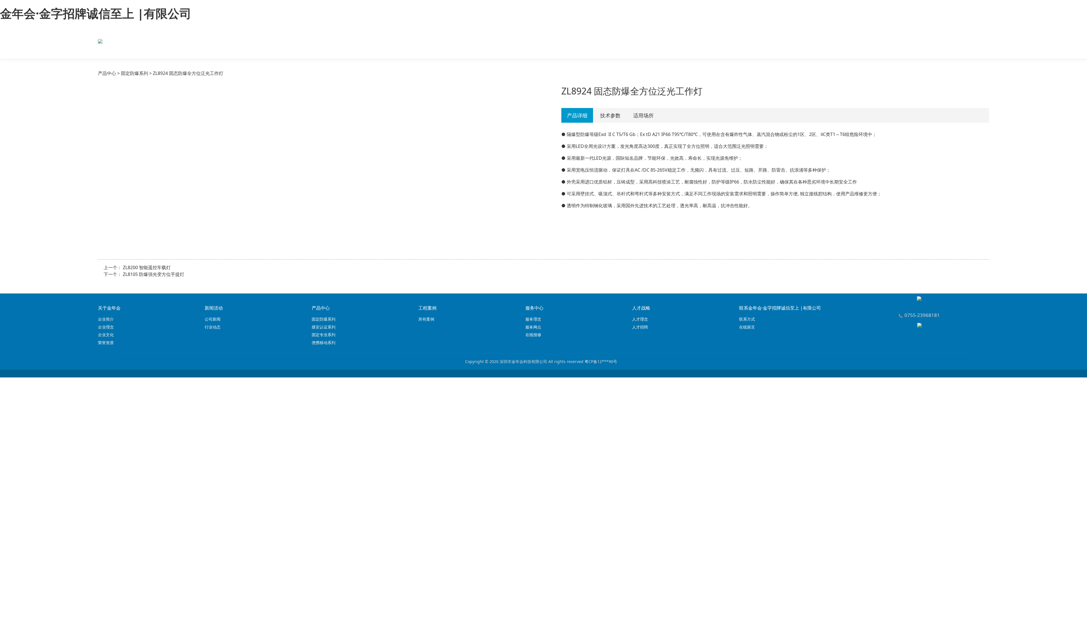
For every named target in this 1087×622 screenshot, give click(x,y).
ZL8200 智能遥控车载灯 (147, 267)
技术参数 (610, 115)
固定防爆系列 (134, 73)
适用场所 (643, 115)
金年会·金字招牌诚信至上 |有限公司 (95, 13)
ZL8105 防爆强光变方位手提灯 (153, 274)
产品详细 (577, 115)
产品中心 (107, 73)
